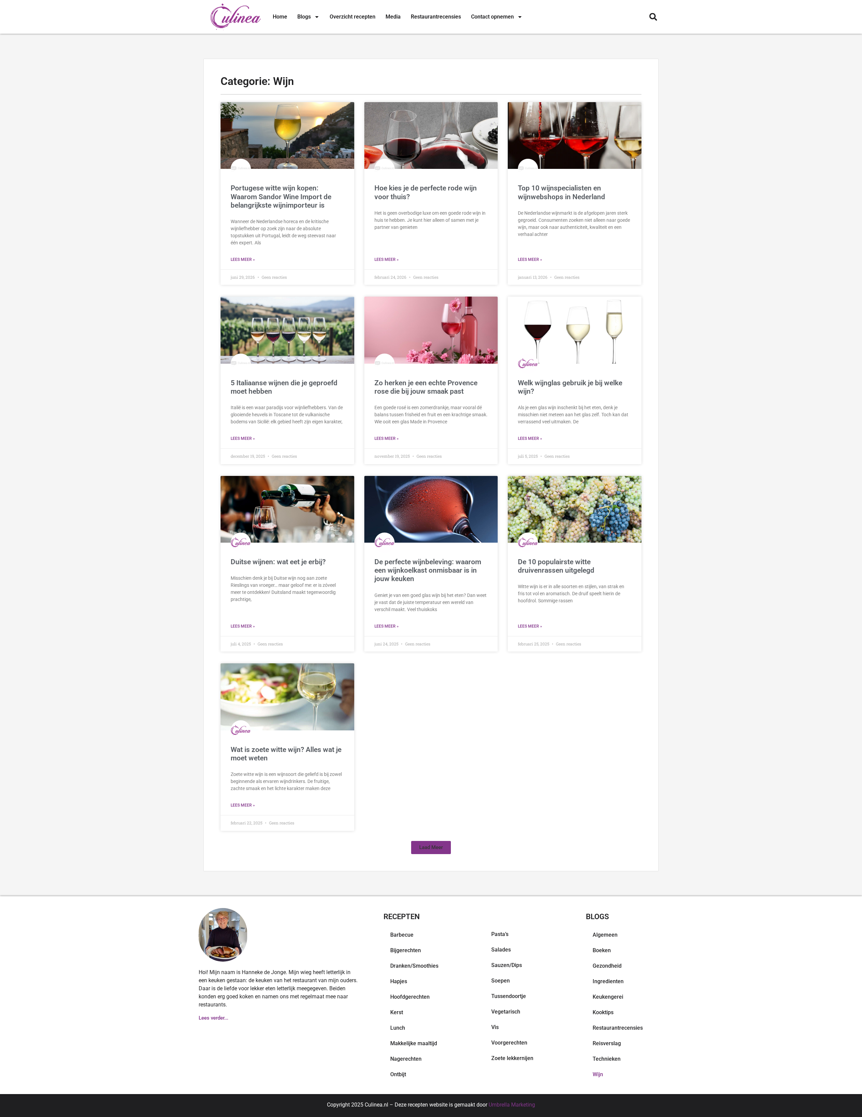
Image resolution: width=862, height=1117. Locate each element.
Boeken (602, 950)
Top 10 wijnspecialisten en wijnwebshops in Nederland (561, 192)
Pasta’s (499, 934)
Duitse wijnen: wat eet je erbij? (278, 562)
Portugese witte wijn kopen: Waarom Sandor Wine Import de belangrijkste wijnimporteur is (281, 196)
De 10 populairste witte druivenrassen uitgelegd (556, 566)
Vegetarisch (505, 1011)
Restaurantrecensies (436, 16)
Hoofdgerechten (410, 997)
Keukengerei (608, 997)
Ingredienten (608, 981)
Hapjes (398, 981)
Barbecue (401, 935)
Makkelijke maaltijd (413, 1043)
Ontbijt (398, 1074)
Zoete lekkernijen (512, 1058)
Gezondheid (607, 966)
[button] (653, 17)
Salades (501, 949)
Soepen (500, 980)
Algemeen (605, 935)
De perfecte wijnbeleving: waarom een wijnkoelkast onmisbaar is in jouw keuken (427, 570)
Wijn (598, 1074)
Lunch (397, 1028)
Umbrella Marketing (512, 1104)
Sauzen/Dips (506, 965)
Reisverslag (607, 1043)
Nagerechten (406, 1059)
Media (393, 16)
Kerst (396, 1012)
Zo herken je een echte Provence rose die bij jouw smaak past (425, 387)
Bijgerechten (405, 950)
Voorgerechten (509, 1042)
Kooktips (603, 1012)
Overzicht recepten (352, 16)
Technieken (607, 1059)
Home (280, 16)
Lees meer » (243, 259)
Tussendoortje (508, 996)
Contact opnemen (492, 16)
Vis (495, 1027)
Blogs (304, 16)
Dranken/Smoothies (414, 966)
